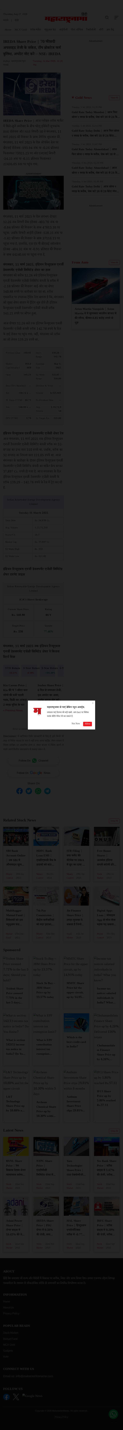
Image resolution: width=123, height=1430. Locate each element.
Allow (87, 724)
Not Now (76, 724)
